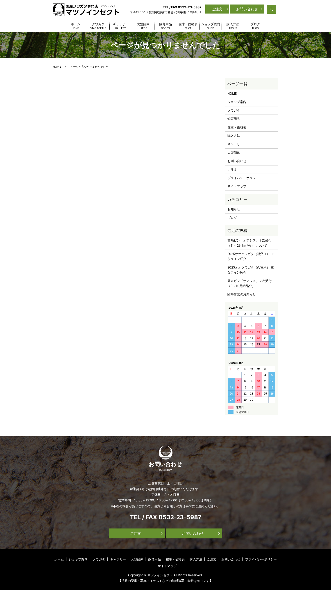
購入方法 (233, 26)
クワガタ (98, 26)
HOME (57, 66)
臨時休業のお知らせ (241, 294)
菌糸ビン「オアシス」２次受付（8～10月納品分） (249, 283)
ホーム (75, 26)
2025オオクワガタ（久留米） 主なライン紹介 (250, 269)
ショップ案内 (210, 26)
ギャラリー (120, 26)
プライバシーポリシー (243, 178)
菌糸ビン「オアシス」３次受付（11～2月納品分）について (249, 242)
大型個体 (143, 26)
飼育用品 (165, 26)
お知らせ (233, 209)
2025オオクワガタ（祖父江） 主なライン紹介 (250, 256)
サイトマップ (236, 186)
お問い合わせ (247, 9)
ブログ (255, 26)
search (275, 9)
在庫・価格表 (188, 26)
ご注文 (217, 9)
